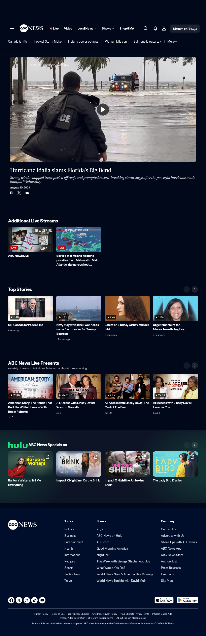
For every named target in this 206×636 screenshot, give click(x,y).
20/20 (101, 529)
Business (70, 535)
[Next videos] (195, 289)
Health (68, 548)
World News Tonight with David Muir (121, 580)
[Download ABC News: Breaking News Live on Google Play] (187, 600)
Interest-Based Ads (162, 614)
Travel (68, 580)
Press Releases (171, 567)
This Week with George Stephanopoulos (123, 561)
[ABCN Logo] (31, 28)
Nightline (103, 555)
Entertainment (73, 542)
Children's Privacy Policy (104, 614)
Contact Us (168, 529)
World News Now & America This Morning (125, 574)
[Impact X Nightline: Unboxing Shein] (127, 464)
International (72, 555)
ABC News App (171, 548)
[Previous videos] (186, 289)
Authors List (169, 561)
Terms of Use (58, 614)
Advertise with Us (172, 535)
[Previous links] (186, 445)
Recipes (69, 561)
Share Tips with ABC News (179, 542)
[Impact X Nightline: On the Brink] (78, 464)
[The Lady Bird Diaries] (175, 464)
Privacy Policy (41, 614)
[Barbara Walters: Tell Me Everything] (30, 464)
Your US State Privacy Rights (134, 614)
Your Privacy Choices (78, 614)
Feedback (167, 574)
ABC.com (103, 542)
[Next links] (195, 445)
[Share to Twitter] (19, 193)
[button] (12, 29)
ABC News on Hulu (109, 535)
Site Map (167, 580)
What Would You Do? (111, 567)
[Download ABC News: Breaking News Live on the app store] (164, 600)
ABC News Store (172, 555)
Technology (72, 574)
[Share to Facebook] (11, 193)
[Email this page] (27, 193)
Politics (69, 529)
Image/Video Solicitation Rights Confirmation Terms (86, 618)
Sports (68, 567)
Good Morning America (112, 548)
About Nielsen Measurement (131, 618)
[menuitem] (17, 41)
